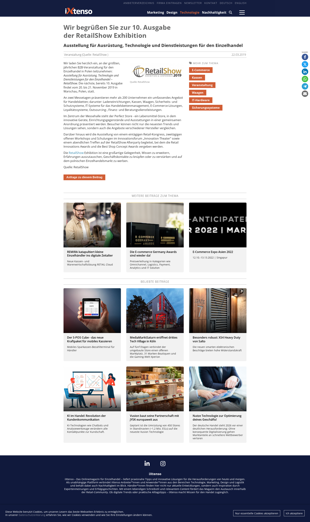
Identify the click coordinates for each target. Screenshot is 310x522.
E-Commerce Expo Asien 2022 (213, 252)
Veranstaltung (202, 85)
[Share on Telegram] (305, 86)
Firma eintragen (169, 3)
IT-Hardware (201, 100)
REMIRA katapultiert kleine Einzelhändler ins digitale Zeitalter (90, 254)
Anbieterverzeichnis (138, 3)
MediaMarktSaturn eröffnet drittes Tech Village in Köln (153, 339)
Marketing (155, 12)
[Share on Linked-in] (305, 71)
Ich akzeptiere (294, 513)
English (240, 3)
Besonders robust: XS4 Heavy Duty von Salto (216, 339)
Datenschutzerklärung (32, 515)
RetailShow (76, 153)
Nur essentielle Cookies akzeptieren (256, 513)
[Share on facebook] (305, 57)
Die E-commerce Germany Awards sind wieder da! (153, 254)
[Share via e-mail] (305, 93)
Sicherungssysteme (206, 108)
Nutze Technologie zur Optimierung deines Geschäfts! (217, 418)
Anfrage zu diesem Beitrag (84, 177)
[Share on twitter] (305, 64)
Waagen (197, 93)
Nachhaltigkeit (214, 12)
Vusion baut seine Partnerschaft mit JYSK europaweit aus (154, 418)
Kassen (197, 78)
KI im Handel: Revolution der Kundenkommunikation (86, 418)
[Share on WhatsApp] (305, 79)
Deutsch (226, 3)
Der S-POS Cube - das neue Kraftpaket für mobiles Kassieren (89, 339)
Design (171, 12)
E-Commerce (201, 70)
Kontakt (210, 3)
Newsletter (193, 3)
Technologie (189, 12)
